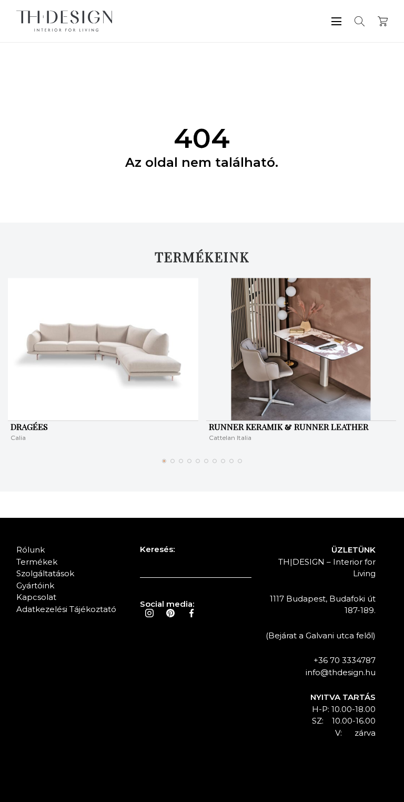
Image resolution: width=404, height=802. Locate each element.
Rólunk (30, 550)
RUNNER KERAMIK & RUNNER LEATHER (288, 426)
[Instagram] (149, 613)
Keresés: (157, 549)
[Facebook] (191, 613)
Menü (336, 21)
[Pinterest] (170, 613)
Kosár (383, 21)
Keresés (360, 21)
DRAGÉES (29, 426)
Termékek (36, 562)
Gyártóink (35, 585)
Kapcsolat (36, 597)
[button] (164, 461)
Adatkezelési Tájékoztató (66, 609)
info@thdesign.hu (341, 672)
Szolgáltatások (45, 573)
